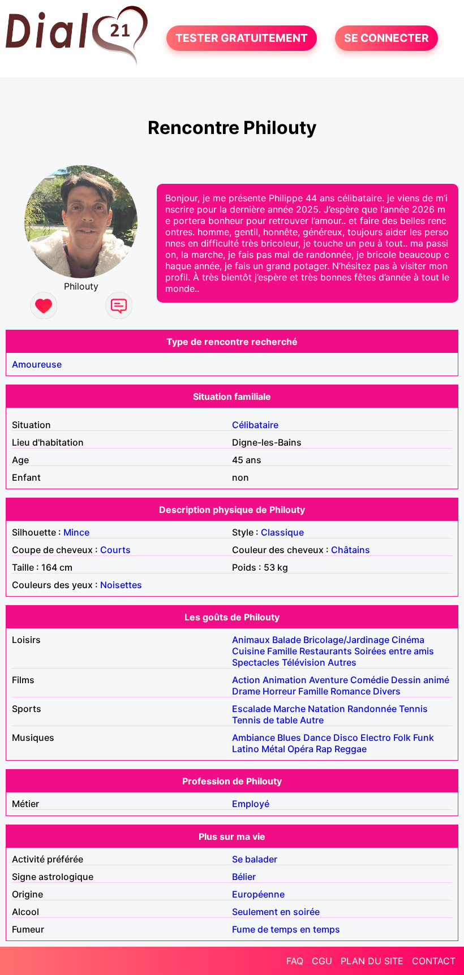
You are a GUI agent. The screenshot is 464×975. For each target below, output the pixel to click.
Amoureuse (37, 364)
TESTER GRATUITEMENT (241, 38)
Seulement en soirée (276, 911)
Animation (285, 679)
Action (246, 679)
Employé (250, 803)
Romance (350, 691)
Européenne (258, 894)
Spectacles (256, 662)
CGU (322, 961)
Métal (273, 748)
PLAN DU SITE (372, 961)
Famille (282, 651)
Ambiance (253, 737)
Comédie (369, 679)
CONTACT (434, 961)
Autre (312, 720)
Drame (246, 691)
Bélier (244, 876)
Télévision (303, 662)
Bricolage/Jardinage (346, 639)
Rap (324, 748)
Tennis (413, 708)
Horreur (279, 691)
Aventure (328, 679)
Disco (345, 737)
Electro (375, 737)
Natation (326, 708)
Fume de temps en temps (286, 929)
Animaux (251, 639)
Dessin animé (420, 679)
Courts (115, 549)
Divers (387, 691)
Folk (402, 737)
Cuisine (248, 651)
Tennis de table (265, 720)
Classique (282, 532)
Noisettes (121, 584)
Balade (286, 639)
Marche (289, 708)
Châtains (350, 549)
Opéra (300, 748)
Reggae (350, 748)
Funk (423, 737)
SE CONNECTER (386, 38)
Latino (245, 748)
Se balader (254, 859)
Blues (289, 737)
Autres (342, 662)
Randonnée (372, 708)
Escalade (251, 708)
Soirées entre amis (394, 651)
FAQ (294, 961)
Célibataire (255, 424)
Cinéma (408, 639)
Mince (76, 532)
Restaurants (325, 651)
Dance (317, 737)
